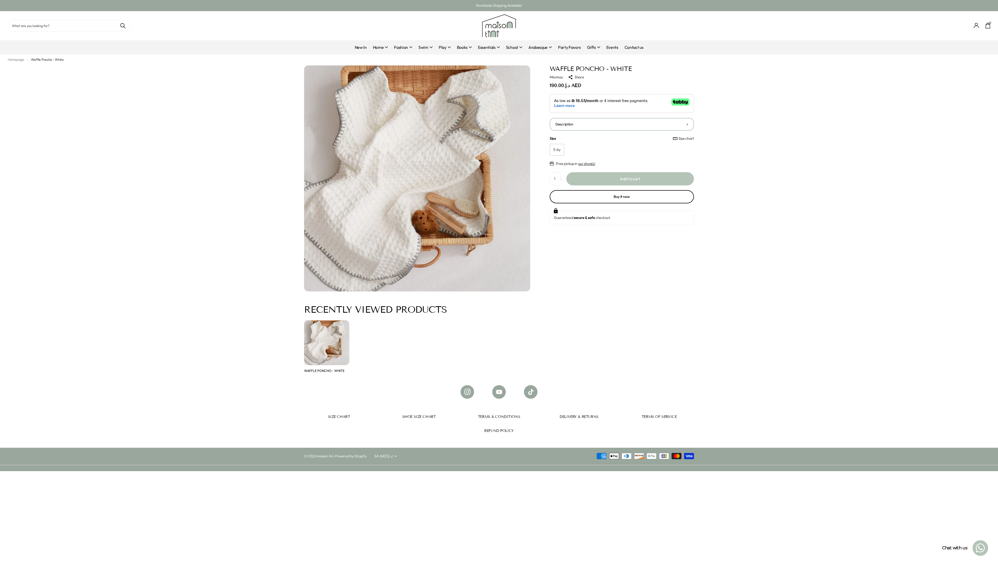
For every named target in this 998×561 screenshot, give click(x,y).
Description (564, 124)
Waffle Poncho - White (324, 371)
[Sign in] (976, 25)
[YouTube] (499, 392)
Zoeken (123, 25)
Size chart (686, 138)
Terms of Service (659, 417)
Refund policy (499, 431)
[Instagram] (467, 392)
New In (361, 47)
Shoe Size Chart (419, 417)
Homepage (16, 59)
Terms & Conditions (499, 417)
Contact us (634, 47)
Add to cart (630, 178)
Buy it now (622, 196)
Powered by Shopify (350, 456)
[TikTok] (530, 392)
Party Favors (569, 47)
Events (612, 47)
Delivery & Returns (579, 417)
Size (622, 138)
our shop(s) (586, 163)
